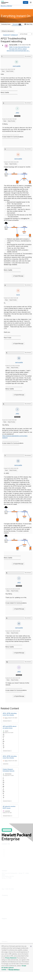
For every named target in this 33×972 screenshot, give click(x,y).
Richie (6, 717)
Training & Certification (8, 926)
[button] (31, 946)
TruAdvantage (8, 773)
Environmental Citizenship (8, 905)
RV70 (18, 295)
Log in (25, 2)
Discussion (16, 24)
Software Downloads (7, 928)
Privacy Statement (11, 958)
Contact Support (6, 923)
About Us (4, 897)
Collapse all (14, 35)
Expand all (6, 35)
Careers (4, 900)
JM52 (17, 112)
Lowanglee (7, 811)
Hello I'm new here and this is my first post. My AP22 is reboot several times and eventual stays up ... (18, 48)
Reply (3, 71)
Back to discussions (8, 31)
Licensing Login (6, 930)
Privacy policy (5, 907)
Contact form (5, 887)
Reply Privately (9, 71)
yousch (6, 731)
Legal (3, 912)
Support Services (6, 921)
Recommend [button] (28, 56)
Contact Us (5, 902)
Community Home (5, 24)
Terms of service (6, 910)
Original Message (18, 276)
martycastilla (16, 66)
